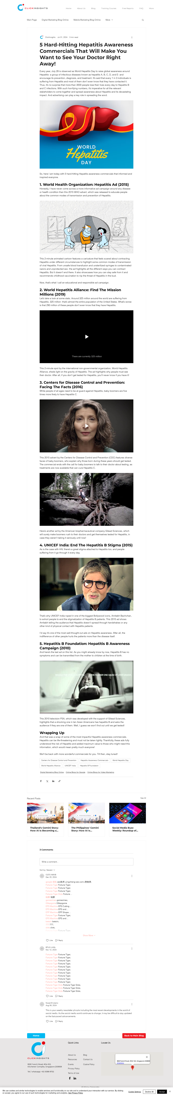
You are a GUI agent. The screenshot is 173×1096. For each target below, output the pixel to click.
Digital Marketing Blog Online (55, 20)
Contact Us (88, 1059)
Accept (162, 1091)
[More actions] (131, 37)
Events (71, 1064)
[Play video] (86, 227)
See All (143, 798)
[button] (143, 20)
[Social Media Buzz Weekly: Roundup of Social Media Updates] (127, 813)
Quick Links (73, 1042)
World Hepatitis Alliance (50, 765)
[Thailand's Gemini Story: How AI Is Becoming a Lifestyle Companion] (45, 813)
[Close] (169, 1091)
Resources (72, 1059)
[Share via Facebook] (41, 781)
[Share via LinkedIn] (53, 781)
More (108, 20)
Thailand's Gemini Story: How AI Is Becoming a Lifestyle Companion (44, 829)
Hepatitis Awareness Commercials (94, 760)
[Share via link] (59, 781)
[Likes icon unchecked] (47, 940)
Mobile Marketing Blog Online (87, 20)
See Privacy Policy (75, 1093)
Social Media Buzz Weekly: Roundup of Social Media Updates (125, 829)
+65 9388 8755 (47, 1071)
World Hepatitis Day (121, 760)
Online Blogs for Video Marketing (100, 772)
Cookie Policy (88, 1064)
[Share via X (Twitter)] (47, 781)
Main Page (32, 20)
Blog (85, 1055)
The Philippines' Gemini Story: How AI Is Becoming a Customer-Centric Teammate (85, 829)
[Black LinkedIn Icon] (75, 1078)
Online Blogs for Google (75, 772)
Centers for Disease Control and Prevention (58, 760)
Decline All (149, 1091)
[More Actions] (131, 875)
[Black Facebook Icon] (70, 1078)
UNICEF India (70, 765)
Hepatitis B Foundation (89, 765)
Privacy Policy (74, 1068)
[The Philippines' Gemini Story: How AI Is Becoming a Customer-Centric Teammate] (86, 813)
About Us (72, 1055)
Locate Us (105, 1042)
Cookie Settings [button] (134, 1091)
